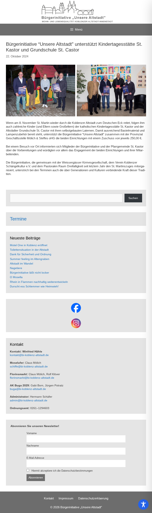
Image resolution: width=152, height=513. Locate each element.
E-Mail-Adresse (35, 458)
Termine (18, 218)
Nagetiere (16, 268)
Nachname (33, 445)
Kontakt (49, 498)
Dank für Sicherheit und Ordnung (30, 254)
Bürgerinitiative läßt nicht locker (29, 272)
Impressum (66, 498)
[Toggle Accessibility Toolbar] (143, 504)
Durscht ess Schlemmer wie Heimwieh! (34, 286)
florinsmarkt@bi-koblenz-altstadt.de (32, 377)
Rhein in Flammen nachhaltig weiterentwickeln (39, 281)
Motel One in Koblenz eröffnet (28, 245)
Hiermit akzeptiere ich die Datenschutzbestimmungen (62, 470)
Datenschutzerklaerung (93, 498)
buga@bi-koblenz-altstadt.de (28, 389)
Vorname (32, 433)
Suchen (133, 198)
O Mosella (16, 277)
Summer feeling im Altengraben (29, 259)
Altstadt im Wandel (21, 263)
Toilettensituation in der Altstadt (29, 249)
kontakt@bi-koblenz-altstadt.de (29, 355)
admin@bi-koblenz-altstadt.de (28, 400)
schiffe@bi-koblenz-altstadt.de (29, 366)
